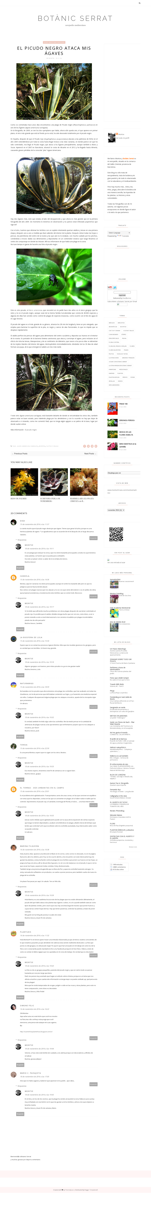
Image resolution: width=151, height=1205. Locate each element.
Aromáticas (113, 326)
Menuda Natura (116, 815)
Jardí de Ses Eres (125, 595)
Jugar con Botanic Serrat (118, 361)
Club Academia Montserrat (120, 608)
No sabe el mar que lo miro (120, 680)
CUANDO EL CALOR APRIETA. (120, 734)
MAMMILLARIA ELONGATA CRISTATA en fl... (82, 499)
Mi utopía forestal (116, 832)
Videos (120, 381)
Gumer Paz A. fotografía (119, 783)
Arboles (112, 323)
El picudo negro (31, 430)
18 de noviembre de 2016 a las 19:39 (39, 895)
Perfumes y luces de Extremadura (117, 668)
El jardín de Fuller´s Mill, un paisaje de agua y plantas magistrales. (122, 742)
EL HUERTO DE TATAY (118, 802)
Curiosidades (113, 334)
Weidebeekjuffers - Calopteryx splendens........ (121, 750)
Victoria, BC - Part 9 (116, 686)
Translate (125, 236)
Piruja (112, 691)
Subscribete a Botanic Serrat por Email (122, 301)
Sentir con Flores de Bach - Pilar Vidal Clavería (122, 723)
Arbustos (121, 323)
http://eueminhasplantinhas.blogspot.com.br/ (36, 1032)
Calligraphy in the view (118, 796)
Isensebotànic (115, 579)
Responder (93, 538)
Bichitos (42, 446)
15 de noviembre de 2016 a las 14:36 (34, 579)
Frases (126, 350)
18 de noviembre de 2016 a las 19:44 (39, 1049)
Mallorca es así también (119, 756)
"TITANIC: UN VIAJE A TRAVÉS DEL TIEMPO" (121, 778)
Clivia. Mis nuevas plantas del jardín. (120, 672)
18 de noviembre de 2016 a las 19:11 (39, 548)
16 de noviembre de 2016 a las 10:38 (34, 849)
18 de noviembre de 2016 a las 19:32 (39, 717)
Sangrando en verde (117, 707)
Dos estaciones (124, 624)
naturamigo (27, 683)
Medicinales (123, 369)
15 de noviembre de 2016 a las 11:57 (34, 524)
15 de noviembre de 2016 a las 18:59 (34, 687)
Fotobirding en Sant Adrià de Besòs (121, 698)
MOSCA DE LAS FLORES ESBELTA (126, 433)
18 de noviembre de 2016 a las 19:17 (39, 607)
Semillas (112, 381)
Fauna (124, 338)
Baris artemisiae (35, 310)
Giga (22, 521)
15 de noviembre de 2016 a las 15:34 (34, 641)
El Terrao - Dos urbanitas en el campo (42, 788)
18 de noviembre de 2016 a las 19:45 (39, 1095)
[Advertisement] (122, 82)
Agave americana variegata (54, 42)
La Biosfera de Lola (31, 637)
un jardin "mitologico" (118, 718)
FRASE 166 (123, 404)
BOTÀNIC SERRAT (75, 18)
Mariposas (112, 369)
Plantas (120, 373)
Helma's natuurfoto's (118, 747)
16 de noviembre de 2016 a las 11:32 (34, 935)
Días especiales (114, 338)
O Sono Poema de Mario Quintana (122, 663)
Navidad (111, 373)
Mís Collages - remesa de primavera (119, 759)
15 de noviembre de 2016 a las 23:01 (34, 791)
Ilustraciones (114, 358)
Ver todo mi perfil (122, 138)
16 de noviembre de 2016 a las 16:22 (34, 1009)
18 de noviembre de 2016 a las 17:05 (34, 1076)
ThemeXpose (69, 1190)
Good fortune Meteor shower (120, 798)
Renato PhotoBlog (117, 811)
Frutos (111, 354)
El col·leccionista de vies (119, 764)
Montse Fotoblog (116, 593)
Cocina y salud (128, 330)
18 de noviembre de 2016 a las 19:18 (39, 662)
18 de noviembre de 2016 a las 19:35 (39, 815)
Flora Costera (114, 342)
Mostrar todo (133, 847)
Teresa (23, 745)
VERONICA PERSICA (126, 420)
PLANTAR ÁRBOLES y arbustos (122, 830)
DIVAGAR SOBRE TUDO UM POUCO (120, 660)
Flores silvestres (115, 350)
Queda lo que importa (118, 785)
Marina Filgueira (29, 846)
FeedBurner (127, 298)
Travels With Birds (117, 684)
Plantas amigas (114, 377)
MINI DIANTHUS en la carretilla (127, 445)
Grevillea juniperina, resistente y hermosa (121, 841)
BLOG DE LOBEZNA (118, 775)
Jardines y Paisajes (128, 358)
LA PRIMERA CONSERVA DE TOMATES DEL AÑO (119, 805)
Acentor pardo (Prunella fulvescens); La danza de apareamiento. (119, 653)
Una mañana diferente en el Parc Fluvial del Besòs (122, 702)
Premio (125, 377)
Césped (123, 334)
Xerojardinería (114, 385)
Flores (132, 346)
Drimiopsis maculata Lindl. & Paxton (120, 818)
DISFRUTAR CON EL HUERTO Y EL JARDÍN (122, 837)
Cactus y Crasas (52, 446)
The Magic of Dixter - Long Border (122, 791)
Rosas (133, 377)
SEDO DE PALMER (18, 498)
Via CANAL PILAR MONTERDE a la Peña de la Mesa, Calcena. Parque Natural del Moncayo (122, 768)
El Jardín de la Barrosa (118, 739)
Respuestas (22, 540)
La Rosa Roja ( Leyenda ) (119, 693)
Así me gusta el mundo (119, 732)
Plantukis (25, 932)
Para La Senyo (124, 610)
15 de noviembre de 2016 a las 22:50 (34, 748)
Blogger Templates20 (91, 1190)
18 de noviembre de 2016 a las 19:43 (39, 966)
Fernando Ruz (115, 789)
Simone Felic (27, 1005)
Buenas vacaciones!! (126, 581)
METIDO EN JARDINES (118, 716)
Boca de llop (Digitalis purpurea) (121, 825)
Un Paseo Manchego (118, 649)
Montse (52, 58)
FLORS (112, 823)
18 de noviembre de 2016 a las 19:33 (39, 766)
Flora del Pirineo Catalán (118, 346)
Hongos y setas (122, 354)
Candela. (25, 576)
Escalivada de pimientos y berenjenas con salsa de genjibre (122, 710)
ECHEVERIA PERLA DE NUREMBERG (50, 499)
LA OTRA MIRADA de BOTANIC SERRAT (120, 365)
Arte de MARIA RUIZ (117, 622)
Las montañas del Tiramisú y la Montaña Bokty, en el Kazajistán (121, 727)
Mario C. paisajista (30, 1073)
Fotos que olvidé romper (119, 678)
